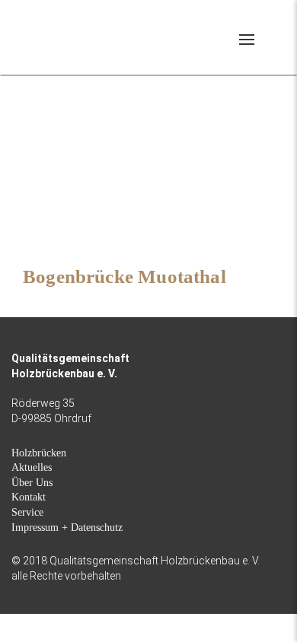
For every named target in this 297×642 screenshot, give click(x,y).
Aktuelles (31, 467)
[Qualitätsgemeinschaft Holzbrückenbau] (67, 36)
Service (27, 512)
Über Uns (32, 482)
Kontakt (28, 497)
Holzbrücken (38, 453)
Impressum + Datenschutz (67, 527)
